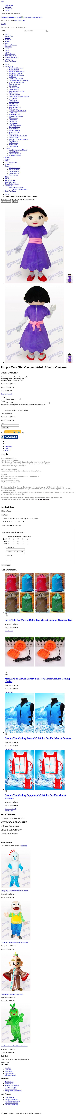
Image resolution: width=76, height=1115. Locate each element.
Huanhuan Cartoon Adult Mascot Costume (14, 1046)
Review (9, 555)
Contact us (8, 1070)
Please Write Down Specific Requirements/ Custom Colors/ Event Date (23, 404)
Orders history (9, 1073)
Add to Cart (9, 631)
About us (7, 1068)
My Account (9, 5)
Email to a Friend (6, 394)
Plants (7, 50)
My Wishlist (8, 8)
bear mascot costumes (11, 1103)
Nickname (10, 547)
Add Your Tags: (6, 511)
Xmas (6, 43)
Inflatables (8, 39)
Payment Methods (10, 1087)
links (2, 1)
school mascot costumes (12, 1101)
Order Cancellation (11, 1089)
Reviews (7, 450)
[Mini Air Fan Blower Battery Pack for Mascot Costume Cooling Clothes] (35, 671)
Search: (3, 31)
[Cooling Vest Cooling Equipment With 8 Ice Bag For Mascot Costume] (35, 789)
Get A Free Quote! (19, 20)
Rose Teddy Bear (10, 55)
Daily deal (8, 7)
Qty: (2, 423)
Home (7, 194)
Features (9, 59)
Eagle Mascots (9, 1097)
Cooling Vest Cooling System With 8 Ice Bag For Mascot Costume (38, 738)
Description (8, 446)
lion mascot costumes (11, 1104)
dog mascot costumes (11, 1099)
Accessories (8, 47)
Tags (6, 448)
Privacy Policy (9, 1082)
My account (8, 1071)
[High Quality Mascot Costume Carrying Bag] (35, 612)
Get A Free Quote (10, 191)
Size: (3, 401)
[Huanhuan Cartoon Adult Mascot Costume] (15, 1042)
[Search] (47, 31)
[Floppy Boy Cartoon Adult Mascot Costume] (15, 887)
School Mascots (10, 54)
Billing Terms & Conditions (13, 1091)
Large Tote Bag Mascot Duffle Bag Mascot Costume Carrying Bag (38, 620)
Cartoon (7, 38)
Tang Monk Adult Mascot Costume (12, 994)
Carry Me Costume (11, 45)
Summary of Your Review (14, 551)
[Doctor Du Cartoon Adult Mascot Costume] (15, 939)
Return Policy (9, 1083)
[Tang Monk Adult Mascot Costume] (15, 991)
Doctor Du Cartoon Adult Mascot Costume (14, 942)
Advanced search (10, 1075)
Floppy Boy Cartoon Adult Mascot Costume (14, 891)
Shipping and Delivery (12, 1085)
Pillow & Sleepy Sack (12, 57)
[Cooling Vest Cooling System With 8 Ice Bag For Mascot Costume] (35, 732)
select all (24, 846)
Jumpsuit (7, 41)
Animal (9, 36)
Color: (3, 397)
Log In (7, 10)
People (7, 52)
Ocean (7, 48)
